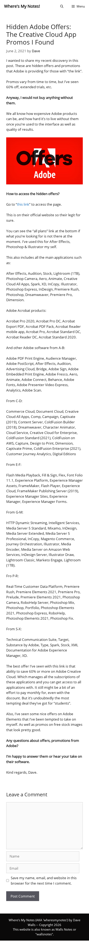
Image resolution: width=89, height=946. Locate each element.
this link (23, 204)
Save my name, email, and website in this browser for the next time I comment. (44, 880)
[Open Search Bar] (61, 6)
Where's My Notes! (22, 6)
